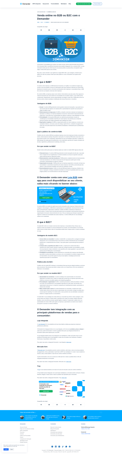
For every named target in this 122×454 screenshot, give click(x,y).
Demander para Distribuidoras (57, 435)
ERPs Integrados (37, 3)
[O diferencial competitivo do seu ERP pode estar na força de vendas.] (43, 417)
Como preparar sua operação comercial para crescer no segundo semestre (31, 417)
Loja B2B (72, 177)
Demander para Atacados (56, 433)
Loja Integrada (41, 324)
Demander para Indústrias (56, 432)
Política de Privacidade (25, 435)
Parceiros (22, 432)
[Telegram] (65, 30)
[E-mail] (81, 30)
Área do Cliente (97, 3)
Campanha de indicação (25, 438)
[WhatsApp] (73, 30)
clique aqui (68, 342)
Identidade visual (24, 440)
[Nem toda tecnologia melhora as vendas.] (64, 417)
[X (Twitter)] (49, 30)
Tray (39, 369)
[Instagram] (52, 446)
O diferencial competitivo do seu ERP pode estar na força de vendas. (52, 417)
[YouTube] (59, 446)
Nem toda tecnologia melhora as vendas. (73, 417)
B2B (53, 11)
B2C (55, 11)
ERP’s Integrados (24, 430)
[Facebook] (41, 30)
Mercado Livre (41, 350)
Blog (70, 3)
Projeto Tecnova (23, 442)
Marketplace (64, 3)
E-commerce (49, 11)
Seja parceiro (46, 3)
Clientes (22, 433)
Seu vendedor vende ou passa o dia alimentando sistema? (94, 417)
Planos (21, 437)
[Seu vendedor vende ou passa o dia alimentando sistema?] (85, 417)
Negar (12, 449)
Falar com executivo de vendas (83, 3)
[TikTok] (63, 446)
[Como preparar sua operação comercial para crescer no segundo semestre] (22, 417)
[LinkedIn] (57, 30)
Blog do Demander (55, 428)
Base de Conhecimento (56, 427)
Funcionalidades (55, 3)
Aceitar (6, 449)
